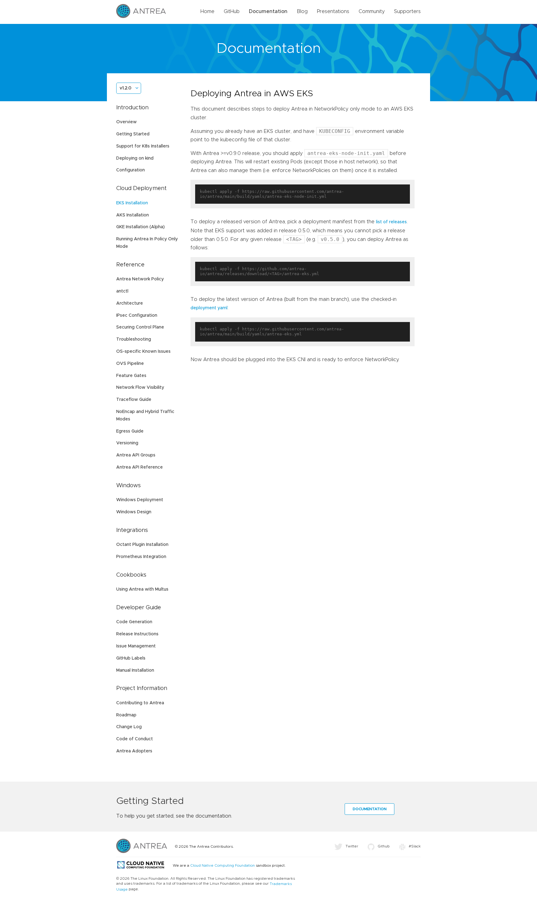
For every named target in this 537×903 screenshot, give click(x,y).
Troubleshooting (133, 339)
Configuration (130, 170)
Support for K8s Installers (142, 146)
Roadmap (126, 715)
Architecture (129, 303)
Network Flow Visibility (140, 387)
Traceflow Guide (133, 399)
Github (384, 846)
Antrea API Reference (139, 467)
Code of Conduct (134, 739)
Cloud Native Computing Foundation (222, 865)
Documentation (268, 11)
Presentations (333, 11)
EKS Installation (132, 203)
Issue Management (136, 646)
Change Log (129, 727)
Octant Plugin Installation (142, 544)
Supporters (407, 11)
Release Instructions (137, 634)
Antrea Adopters (134, 751)
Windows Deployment (139, 500)
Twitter (352, 846)
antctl (122, 291)
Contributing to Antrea (140, 703)
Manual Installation (135, 670)
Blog (302, 11)
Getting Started (132, 134)
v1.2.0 (125, 88)
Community (372, 11)
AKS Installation (132, 215)
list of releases (391, 222)
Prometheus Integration (141, 557)
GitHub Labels (130, 658)
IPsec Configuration (136, 315)
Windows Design (133, 512)
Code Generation (134, 622)
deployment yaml (208, 308)
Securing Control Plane (140, 327)
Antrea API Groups (135, 455)
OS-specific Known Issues (143, 351)
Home (207, 11)
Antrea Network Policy (140, 279)
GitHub (232, 11)
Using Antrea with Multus (142, 589)
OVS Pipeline (130, 363)
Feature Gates (131, 376)
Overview (126, 122)
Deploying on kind (135, 158)
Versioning (127, 443)
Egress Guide (130, 431)
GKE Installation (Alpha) (140, 227)
